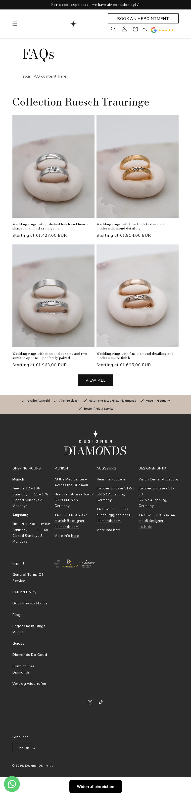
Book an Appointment (143, 18)
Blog (16, 614)
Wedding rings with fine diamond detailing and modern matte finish (135, 355)
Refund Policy (24, 592)
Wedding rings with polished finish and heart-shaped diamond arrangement (50, 226)
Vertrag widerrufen (29, 683)
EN (145, 29)
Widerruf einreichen (95, 786)
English (23, 748)
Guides (18, 643)
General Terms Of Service (27, 577)
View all (96, 380)
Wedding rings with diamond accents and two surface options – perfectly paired (49, 355)
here (75, 536)
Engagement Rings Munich (29, 629)
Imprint (18, 563)
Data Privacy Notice (30, 603)
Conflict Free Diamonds (23, 669)
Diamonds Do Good (29, 654)
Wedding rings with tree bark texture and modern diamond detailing (131, 226)
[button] (14, 23)
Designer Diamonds (39, 765)
